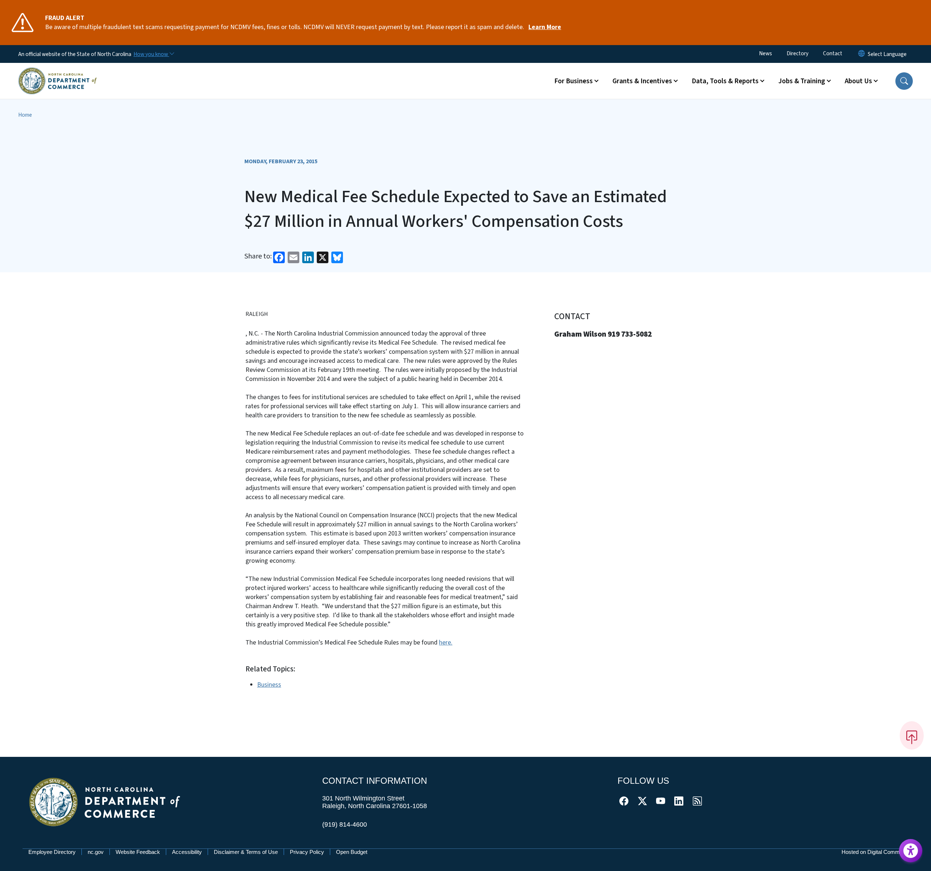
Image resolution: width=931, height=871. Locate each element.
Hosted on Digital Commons (875, 852)
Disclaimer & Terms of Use (246, 852)
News (765, 53)
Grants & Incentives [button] (642, 81)
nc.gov (96, 852)
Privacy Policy (307, 852)
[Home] (57, 72)
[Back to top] (912, 735)
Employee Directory (52, 852)
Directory (797, 53)
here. (445, 642)
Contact (832, 53)
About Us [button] (858, 81)
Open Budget (351, 852)
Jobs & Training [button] (801, 81)
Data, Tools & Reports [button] (725, 81)
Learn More (544, 27)
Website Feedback (138, 852)
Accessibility (187, 852)
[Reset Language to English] (861, 54)
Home (25, 115)
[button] (904, 81)
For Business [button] (573, 81)
